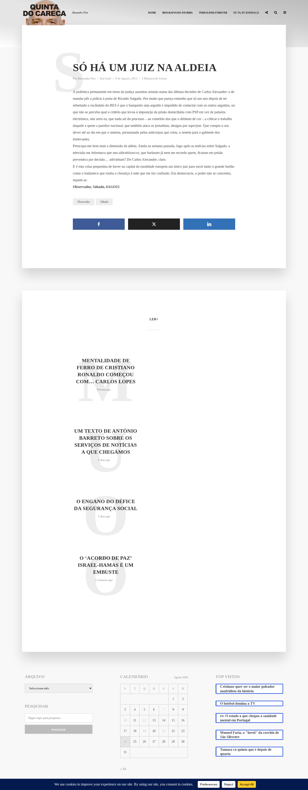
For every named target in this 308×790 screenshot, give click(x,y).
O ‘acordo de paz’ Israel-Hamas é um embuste (105, 565)
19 (144, 731)
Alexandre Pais (86, 78)
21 (163, 731)
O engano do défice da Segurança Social (105, 505)
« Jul (123, 769)
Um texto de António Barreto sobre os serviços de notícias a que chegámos (105, 441)
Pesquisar (58, 729)
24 (125, 741)
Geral (108, 78)
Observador (83, 201)
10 (125, 720)
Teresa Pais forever (213, 12)
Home (152, 12)
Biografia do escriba (177, 12)
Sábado (104, 201)
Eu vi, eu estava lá (246, 12)
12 (144, 720)
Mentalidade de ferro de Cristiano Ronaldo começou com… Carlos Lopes (106, 371)
